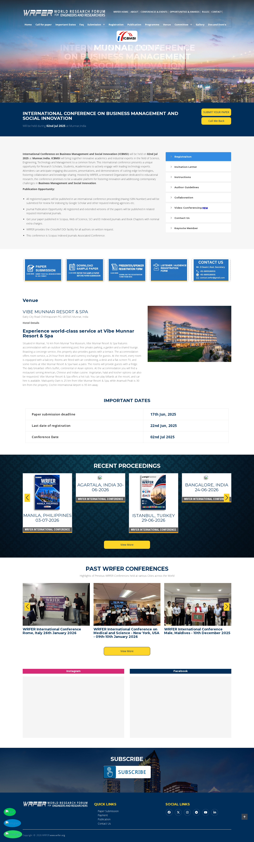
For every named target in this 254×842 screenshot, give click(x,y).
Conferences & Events (154, 12)
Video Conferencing (188, 207)
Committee (181, 24)
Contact (216, 12)
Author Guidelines (186, 187)
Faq (81, 24)
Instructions (182, 177)
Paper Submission (108, 811)
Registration (116, 24)
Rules (205, 12)
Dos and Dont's (217, 24)
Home (28, 24)
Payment (103, 815)
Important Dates (65, 24)
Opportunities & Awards (185, 12)
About (134, 12)
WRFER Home (120, 12)
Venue (167, 24)
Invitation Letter (185, 166)
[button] (226, 498)
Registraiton (183, 156)
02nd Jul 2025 (55, 126)
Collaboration (183, 197)
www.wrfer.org (57, 835)
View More (127, 544)
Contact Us (182, 217)
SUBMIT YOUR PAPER (216, 112)
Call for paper (44, 24)
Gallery (200, 24)
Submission (94, 24)
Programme (152, 24)
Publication (134, 24)
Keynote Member (186, 228)
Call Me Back (216, 121)
